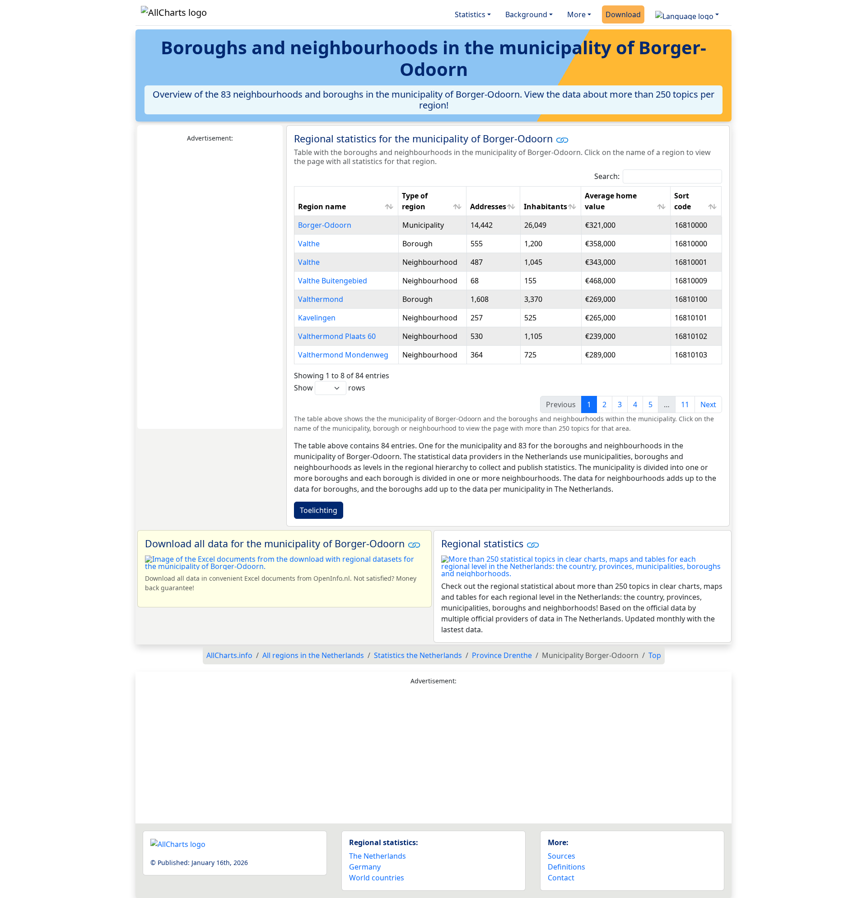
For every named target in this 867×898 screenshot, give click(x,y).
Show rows (329, 388)
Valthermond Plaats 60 (337, 336)
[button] (687, 14)
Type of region (415, 201)
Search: (607, 176)
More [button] (576, 14)
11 (685, 404)
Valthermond (320, 299)
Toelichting (318, 510)
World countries (376, 878)
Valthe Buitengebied (332, 281)
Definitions (566, 867)
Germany (365, 867)
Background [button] (526, 14)
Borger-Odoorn (324, 225)
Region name (322, 207)
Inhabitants (545, 207)
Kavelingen (317, 318)
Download (623, 14)
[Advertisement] (209, 286)
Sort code (682, 201)
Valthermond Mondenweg (343, 355)
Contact (561, 878)
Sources (561, 856)
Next (708, 404)
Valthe (309, 244)
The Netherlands (377, 856)
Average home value (611, 201)
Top (654, 655)
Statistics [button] (470, 14)
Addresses (488, 207)
